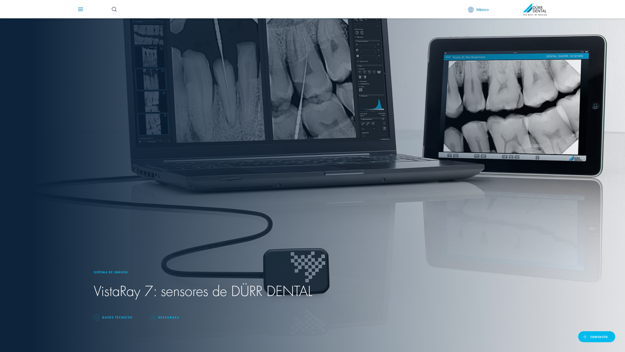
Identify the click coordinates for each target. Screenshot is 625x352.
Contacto (599, 336)
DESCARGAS (168, 317)
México (482, 9)
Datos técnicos (117, 317)
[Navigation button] (80, 9)
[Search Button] (114, 9)
